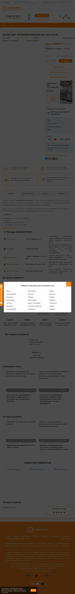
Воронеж (9, 297)
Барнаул (52, 300)
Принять (33, 590)
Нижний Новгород (34, 306)
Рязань (51, 297)
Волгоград (31, 291)
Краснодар (10, 300)
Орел (8, 291)
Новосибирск (11, 294)
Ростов (9, 303)
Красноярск (32, 300)
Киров (51, 291)
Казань (51, 306)
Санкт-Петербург (34, 303)
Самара (52, 309)
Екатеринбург (11, 309)
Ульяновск (53, 303)
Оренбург (9, 306)
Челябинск (32, 309)
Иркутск (52, 294)
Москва (30, 294)
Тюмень (30, 297)
